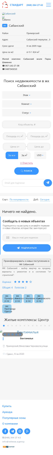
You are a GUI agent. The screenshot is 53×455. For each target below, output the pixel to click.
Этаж (26, 95)
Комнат (25, 103)
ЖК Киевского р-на (18, 298)
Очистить (28, 163)
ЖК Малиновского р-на (29, 298)
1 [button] (3, 325)
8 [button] (32, 325)
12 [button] (49, 325)
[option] (26, 14)
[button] (40, 155)
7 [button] (28, 325)
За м (24, 155)
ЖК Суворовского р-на (40, 298)
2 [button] (8, 325)
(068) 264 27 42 (34, 5)
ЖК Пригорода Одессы (7, 309)
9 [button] (36, 325)
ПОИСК (28, 171)
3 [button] (12, 325)
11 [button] (45, 325)
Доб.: (36, 200)
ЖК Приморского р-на (7, 298)
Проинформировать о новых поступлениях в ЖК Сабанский (26, 263)
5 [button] (20, 325)
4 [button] (16, 325)
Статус (25, 112)
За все (11, 155)
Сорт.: (5, 200)
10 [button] (41, 325)
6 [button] (24, 325)
